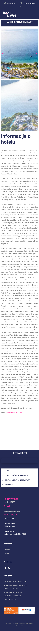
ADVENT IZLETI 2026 (11, 589)
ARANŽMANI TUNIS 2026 (12, 596)
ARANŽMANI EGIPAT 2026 (13, 592)
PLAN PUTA (9, 471)
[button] (19, 470)
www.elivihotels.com (14, 413)
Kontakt (7, 553)
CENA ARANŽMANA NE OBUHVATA (17, 480)
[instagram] (20, 6)
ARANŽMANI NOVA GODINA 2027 (15, 585)
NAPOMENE (9, 485)
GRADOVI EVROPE (10, 599)
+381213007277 (11, 3)
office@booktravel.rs (29, 3)
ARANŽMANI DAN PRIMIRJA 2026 (15, 582)
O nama (7, 550)
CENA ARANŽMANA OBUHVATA (16, 475)
